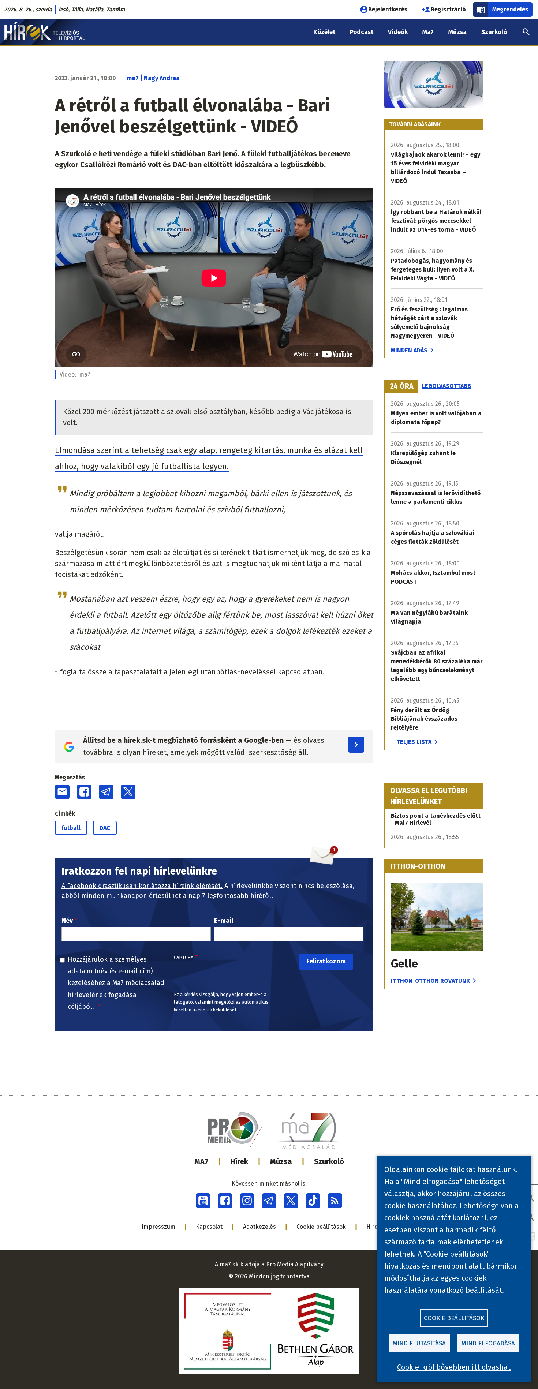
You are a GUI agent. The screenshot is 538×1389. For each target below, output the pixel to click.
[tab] (401, 386)
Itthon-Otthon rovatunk (430, 980)
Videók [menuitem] (398, 32)
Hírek (239, 1161)
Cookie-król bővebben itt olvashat (454, 1367)
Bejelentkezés (387, 9)
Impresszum (158, 1226)
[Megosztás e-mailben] (62, 792)
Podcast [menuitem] (361, 32)
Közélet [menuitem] (324, 32)
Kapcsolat (209, 1226)
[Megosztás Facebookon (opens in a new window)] (84, 792)
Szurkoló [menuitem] (494, 32)
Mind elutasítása (419, 1343)
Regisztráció (448, 9)
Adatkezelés (259, 1226)
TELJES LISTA (413, 741)
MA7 (201, 1161)
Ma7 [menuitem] (428, 32)
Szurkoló (329, 1161)
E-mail (223, 921)
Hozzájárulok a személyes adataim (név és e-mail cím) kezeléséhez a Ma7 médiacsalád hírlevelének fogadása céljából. (116, 983)
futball (71, 827)
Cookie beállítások (321, 1226)
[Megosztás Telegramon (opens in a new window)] (106, 792)
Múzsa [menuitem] (457, 32)
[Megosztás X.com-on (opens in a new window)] (128, 792)
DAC (105, 827)
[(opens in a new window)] (203, 1200)
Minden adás (409, 350)
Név (67, 921)
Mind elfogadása (488, 1343)
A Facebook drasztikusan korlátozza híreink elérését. (142, 886)
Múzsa (281, 1161)
